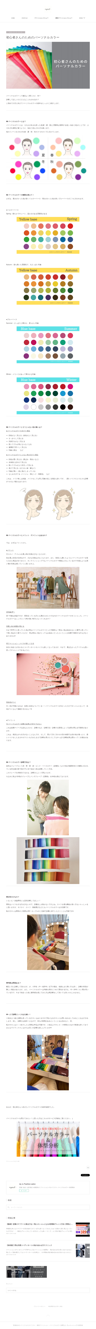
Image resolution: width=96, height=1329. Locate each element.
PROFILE (24, 18)
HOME (13, 18)
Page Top (48, 1316)
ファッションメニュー (41, 18)
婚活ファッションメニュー (63, 18)
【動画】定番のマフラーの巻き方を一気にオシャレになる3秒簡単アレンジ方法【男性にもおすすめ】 (43, 1224)
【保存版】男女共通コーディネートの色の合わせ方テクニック (29, 1245)
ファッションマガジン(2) (12, 1161)
